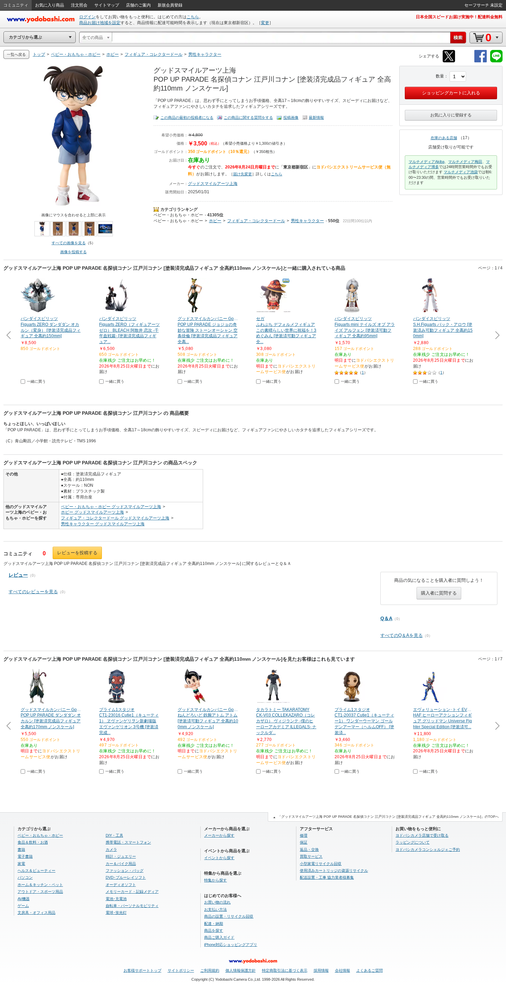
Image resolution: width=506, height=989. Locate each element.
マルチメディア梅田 (465, 161)
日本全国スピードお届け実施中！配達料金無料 (459, 16)
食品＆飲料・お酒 (33, 842)
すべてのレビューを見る (33, 591)
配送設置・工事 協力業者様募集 (327, 877)
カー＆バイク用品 (121, 864)
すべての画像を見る (69, 243)
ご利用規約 (209, 970)
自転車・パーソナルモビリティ (132, 906)
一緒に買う (36, 381)
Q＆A (386, 618)
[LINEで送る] (496, 61)
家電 (21, 864)
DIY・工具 (114, 835)
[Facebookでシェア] (480, 61)
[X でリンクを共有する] (449, 61)
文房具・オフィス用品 (36, 912)
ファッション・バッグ (125, 870)
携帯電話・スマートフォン (128, 842)
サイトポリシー (181, 970)
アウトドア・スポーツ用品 (40, 891)
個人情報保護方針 (240, 970)
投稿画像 (290, 117)
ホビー (215, 220)
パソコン (25, 877)
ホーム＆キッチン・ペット (40, 885)
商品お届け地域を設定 (99, 22)
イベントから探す (219, 858)
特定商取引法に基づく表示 (284, 970)
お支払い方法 (215, 909)
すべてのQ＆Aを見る (401, 635)
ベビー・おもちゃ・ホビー (178, 215)
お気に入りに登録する (451, 115)
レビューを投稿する (77, 552)
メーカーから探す (219, 835)
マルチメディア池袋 (461, 172)
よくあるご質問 (369, 970)
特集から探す (215, 880)
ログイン (87, 16)
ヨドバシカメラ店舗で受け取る (422, 835)
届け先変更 (242, 174)
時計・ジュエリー (121, 856)
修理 (303, 835)
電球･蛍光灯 (116, 912)
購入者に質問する (439, 593)
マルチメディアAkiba (426, 161)
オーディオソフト (121, 885)
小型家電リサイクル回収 (320, 864)
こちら (193, 16)
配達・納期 (213, 923)
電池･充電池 (116, 899)
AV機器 (24, 899)
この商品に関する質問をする (248, 117)
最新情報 (316, 117)
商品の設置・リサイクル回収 (228, 916)
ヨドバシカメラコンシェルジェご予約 (428, 849)
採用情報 (321, 970)
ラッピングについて (413, 842)
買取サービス (311, 856)
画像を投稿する (73, 252)
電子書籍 (25, 856)
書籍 (21, 849)
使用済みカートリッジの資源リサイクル (334, 870)
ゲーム (23, 906)
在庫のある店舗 (444, 138)
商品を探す (213, 930)
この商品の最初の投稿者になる (186, 117)
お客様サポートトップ (142, 970)
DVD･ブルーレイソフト (126, 877)
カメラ (111, 849)
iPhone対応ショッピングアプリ (230, 944)
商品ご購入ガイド (219, 937)
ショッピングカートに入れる (451, 92)
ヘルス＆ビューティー (36, 870)
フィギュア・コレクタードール (256, 220)
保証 (303, 842)
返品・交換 (309, 849)
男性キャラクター (307, 220)
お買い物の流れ (217, 902)
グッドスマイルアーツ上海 (213, 183)
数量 (440, 76)
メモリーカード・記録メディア (132, 891)
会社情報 (342, 970)
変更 (265, 22)
